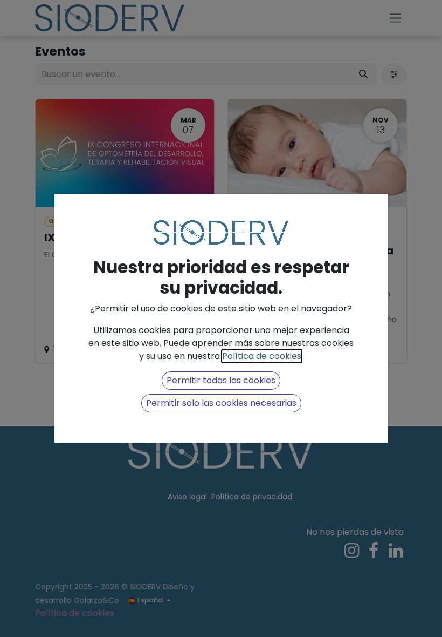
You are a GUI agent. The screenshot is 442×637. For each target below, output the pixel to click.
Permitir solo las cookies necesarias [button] (221, 403)
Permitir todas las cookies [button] (221, 380)
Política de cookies (261, 356)
